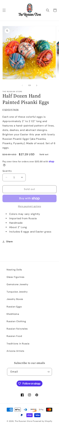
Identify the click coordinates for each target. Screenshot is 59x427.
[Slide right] (36, 85)
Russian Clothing (16, 321)
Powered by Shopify (42, 421)
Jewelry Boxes (15, 299)
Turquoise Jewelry (17, 291)
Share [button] (9, 241)
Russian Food (14, 336)
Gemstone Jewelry (17, 284)
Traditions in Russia (18, 343)
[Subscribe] (48, 372)
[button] (4, 10)
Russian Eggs (14, 306)
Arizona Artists (15, 350)
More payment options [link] (29, 206)
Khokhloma (13, 313)
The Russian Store (23, 421)
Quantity (7, 170)
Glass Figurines (15, 277)
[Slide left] (22, 85)
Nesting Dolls (14, 269)
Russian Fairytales (17, 328)
